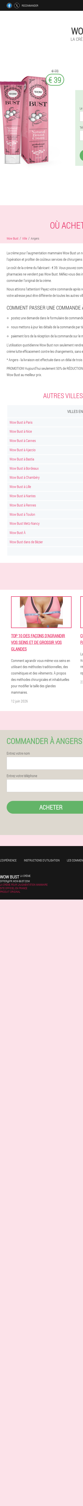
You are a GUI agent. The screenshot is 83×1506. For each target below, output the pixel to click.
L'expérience (8, 860)
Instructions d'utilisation (42, 860)
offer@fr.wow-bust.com (15, 881)
